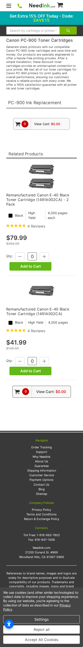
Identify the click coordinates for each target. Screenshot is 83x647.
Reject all (42, 629)
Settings (41, 619)
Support (41, 452)
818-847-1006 (45, 539)
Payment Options (41, 480)
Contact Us (41, 484)
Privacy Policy (41, 509)
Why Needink (41, 456)
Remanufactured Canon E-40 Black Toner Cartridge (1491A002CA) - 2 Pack (37, 200)
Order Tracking (41, 447)
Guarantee (42, 466)
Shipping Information (41, 470)
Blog (42, 489)
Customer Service (41, 475)
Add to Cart (30, 266)
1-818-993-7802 (48, 535)
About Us (41, 461)
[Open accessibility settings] (9, 624)
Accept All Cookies (41, 639)
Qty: (9, 256)
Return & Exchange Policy (41, 519)
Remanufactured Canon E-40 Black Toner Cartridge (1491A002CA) (37, 311)
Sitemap (41, 494)
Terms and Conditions (41, 514)
